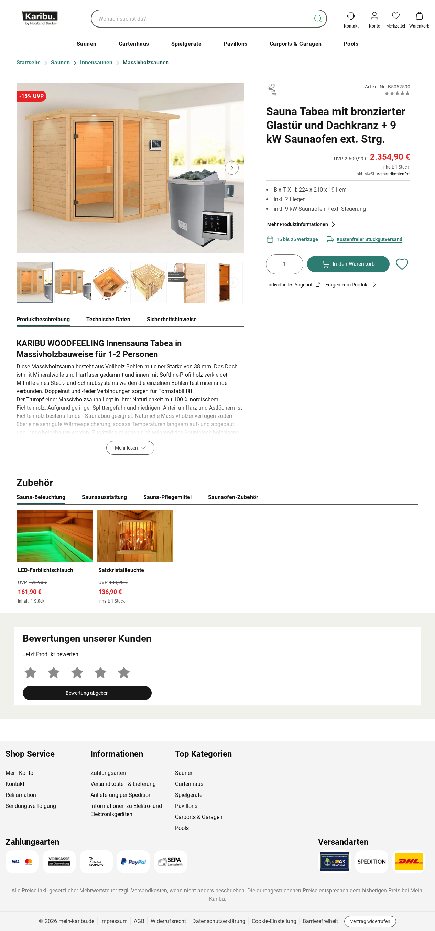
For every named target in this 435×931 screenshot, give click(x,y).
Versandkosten (149, 890)
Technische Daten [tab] (108, 319)
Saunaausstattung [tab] (104, 497)
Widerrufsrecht (168, 921)
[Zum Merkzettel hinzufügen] (402, 264)
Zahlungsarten (108, 773)
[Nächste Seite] (233, 282)
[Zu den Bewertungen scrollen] (397, 93)
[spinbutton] (284, 264)
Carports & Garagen (296, 44)
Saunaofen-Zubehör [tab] (233, 497)
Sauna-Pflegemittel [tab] (167, 497)
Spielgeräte (186, 44)
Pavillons (236, 44)
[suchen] (318, 18)
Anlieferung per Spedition (121, 795)
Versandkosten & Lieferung (123, 784)
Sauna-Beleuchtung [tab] (41, 497)
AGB (139, 921)
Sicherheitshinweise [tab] (172, 319)
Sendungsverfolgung (31, 806)
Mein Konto (19, 773)
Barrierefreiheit (320, 921)
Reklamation (21, 795)
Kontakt (15, 784)
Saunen (87, 44)
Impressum (114, 921)
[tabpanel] (130, 394)
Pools (351, 44)
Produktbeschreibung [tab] (43, 319)
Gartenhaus (134, 44)
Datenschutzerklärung (219, 921)
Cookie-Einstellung (274, 921)
